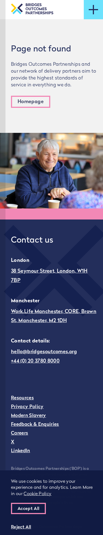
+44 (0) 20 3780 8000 (35, 361)
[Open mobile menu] (93, 9)
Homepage (31, 102)
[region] (51, 502)
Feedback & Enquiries (35, 424)
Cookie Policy (37, 494)
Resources (22, 398)
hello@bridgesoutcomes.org (44, 352)
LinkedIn (20, 451)
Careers (19, 433)
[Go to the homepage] (32, 9)
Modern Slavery (28, 415)
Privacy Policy (27, 407)
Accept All (28, 509)
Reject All (21, 527)
